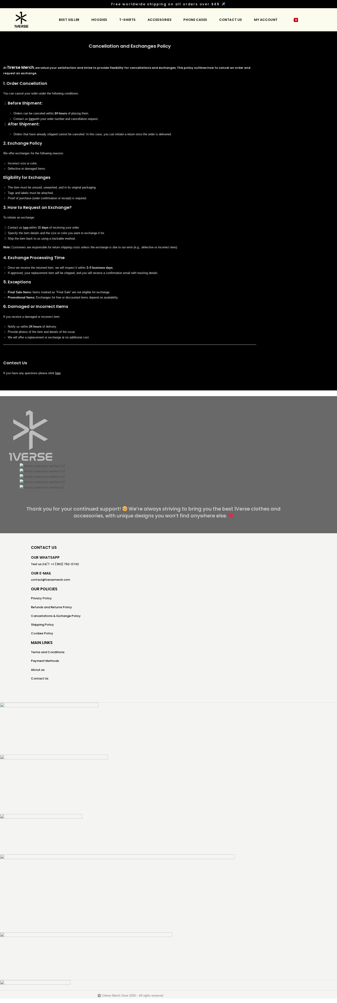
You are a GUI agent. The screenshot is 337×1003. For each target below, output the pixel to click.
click (51, 373)
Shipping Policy (42, 624)
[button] (153, 492)
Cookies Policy (42, 633)
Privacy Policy (41, 598)
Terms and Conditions (47, 652)
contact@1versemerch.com (50, 580)
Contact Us (39, 678)
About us (37, 670)
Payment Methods (45, 661)
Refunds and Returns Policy (51, 607)
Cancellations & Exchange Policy (56, 616)
